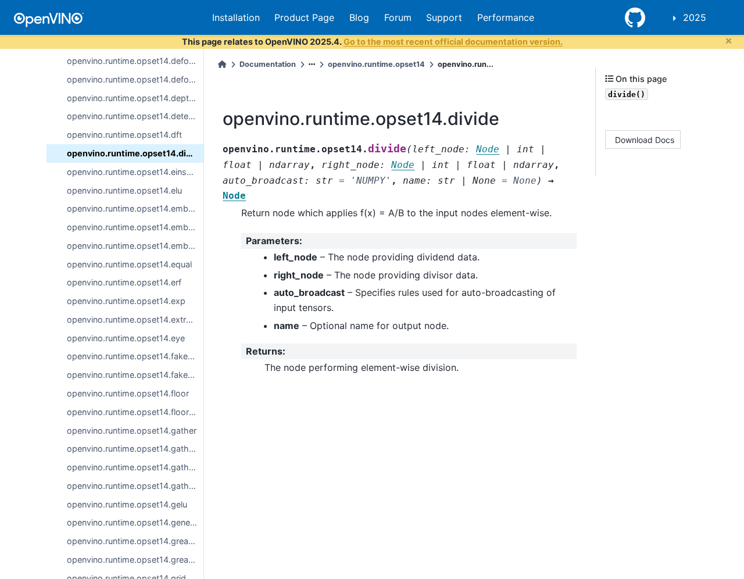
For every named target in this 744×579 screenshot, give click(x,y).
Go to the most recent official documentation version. (453, 42)
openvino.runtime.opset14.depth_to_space (135, 98)
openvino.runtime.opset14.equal (129, 264)
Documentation (267, 64)
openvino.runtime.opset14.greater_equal (135, 559)
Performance (505, 17)
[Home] (222, 64)
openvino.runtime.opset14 (376, 64)
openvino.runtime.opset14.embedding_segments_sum (135, 246)
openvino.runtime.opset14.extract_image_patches (135, 319)
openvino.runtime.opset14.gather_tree (135, 486)
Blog (359, 17)
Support (444, 17)
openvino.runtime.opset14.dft (124, 135)
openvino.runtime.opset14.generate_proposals (135, 522)
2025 (694, 17)
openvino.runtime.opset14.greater (133, 541)
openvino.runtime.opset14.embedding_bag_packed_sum (135, 227)
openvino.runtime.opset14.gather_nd (135, 467)
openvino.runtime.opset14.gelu (127, 504)
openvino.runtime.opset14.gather (131, 430)
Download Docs (644, 139)
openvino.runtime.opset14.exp (126, 301)
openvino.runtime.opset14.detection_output (135, 116)
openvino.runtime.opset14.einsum (133, 172)
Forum (398, 17)
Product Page (304, 17)
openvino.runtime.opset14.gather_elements (135, 448)
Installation (236, 17)
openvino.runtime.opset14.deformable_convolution (135, 61)
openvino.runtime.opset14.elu (124, 190)
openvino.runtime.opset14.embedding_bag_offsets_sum (135, 208)
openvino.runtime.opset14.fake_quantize (135, 375)
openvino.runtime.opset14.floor (128, 393)
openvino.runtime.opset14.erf (124, 282)
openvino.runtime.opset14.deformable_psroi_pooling (135, 79)
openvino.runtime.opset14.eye (126, 338)
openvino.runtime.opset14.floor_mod (135, 412)
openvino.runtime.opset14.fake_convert (135, 356)
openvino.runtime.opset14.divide (135, 153)
